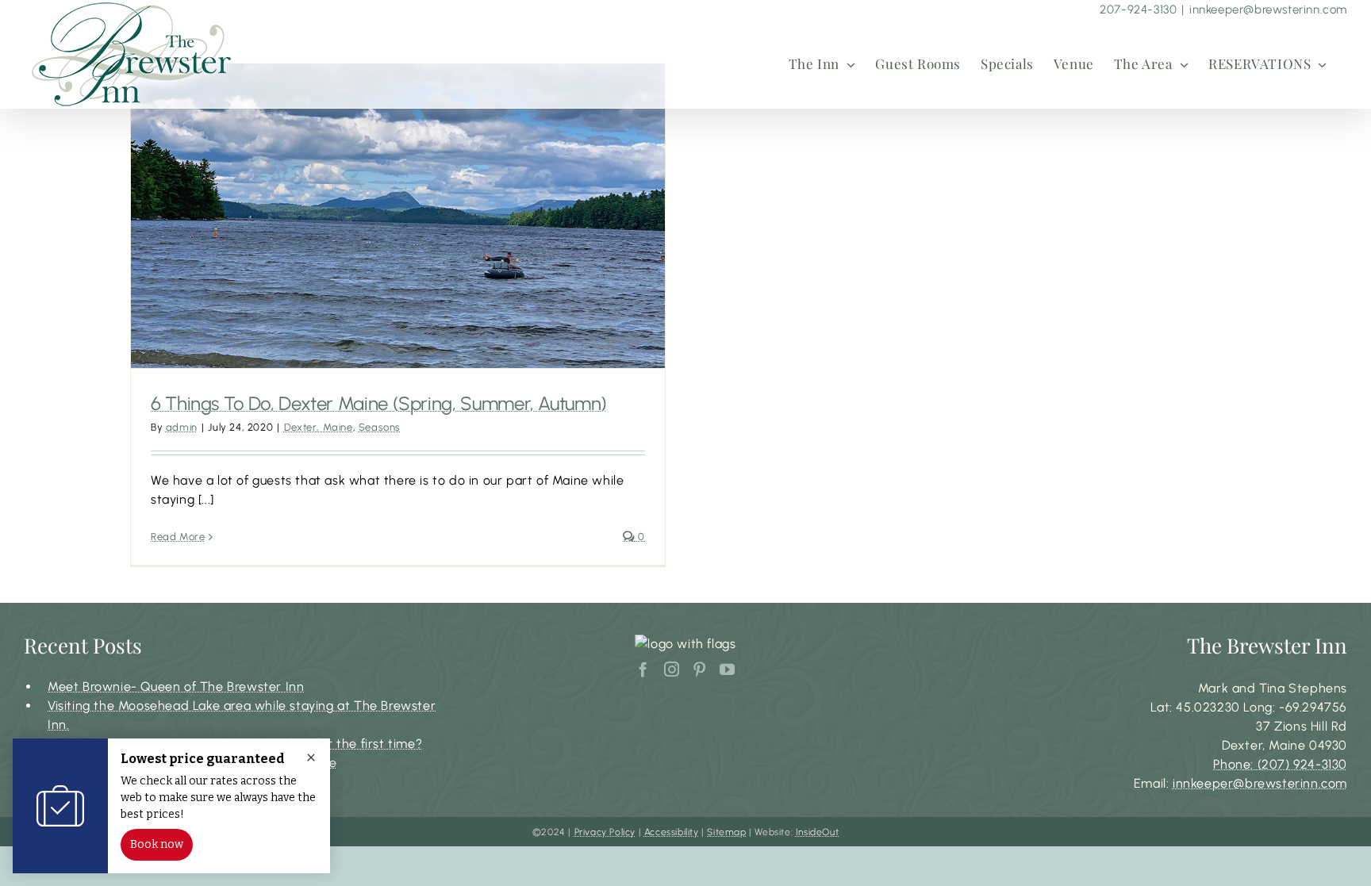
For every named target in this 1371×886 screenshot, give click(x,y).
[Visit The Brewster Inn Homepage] (132, 54)
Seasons (380, 427)
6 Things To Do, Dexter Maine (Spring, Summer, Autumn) (379, 403)
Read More (178, 537)
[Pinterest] (700, 669)
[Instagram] (672, 669)
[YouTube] (727, 669)
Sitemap (726, 832)
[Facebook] (643, 669)
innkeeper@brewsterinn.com (1268, 9)
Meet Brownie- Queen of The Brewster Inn (176, 686)
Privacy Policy (605, 832)
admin (182, 427)
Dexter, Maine (318, 427)
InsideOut (817, 832)
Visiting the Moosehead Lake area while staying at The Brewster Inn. (242, 715)
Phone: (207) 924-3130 (1280, 764)
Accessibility (671, 832)
